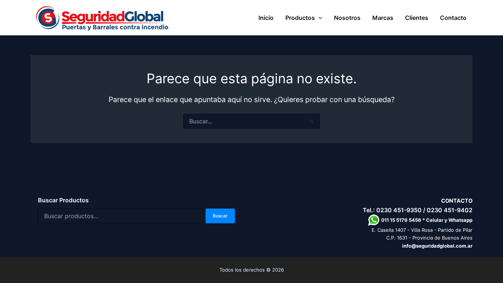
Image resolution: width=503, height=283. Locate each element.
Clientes (416, 17)
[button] (318, 17)
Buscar (220, 216)
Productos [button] (300, 17)
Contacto (453, 17)
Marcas (382, 17)
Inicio (266, 17)
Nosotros (347, 17)
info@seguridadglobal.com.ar (437, 246)
